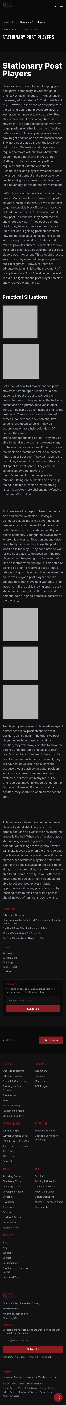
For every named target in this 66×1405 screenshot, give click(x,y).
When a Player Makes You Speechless (23, 933)
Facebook (46, 1357)
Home (6, 22)
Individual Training (12, 1076)
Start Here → (51, 1040)
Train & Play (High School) (16, 1140)
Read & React (32, 29)
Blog (14, 22)
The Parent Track (12, 1181)
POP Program (42, 1086)
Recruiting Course (12, 1176)
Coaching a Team (12, 1186)
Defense (7, 1212)
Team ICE (7, 1161)
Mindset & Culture (12, 1217)
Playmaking (9, 1202)
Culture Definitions (44, 1196)
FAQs (5, 1247)
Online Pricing (10, 1222)
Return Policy (46, 1392)
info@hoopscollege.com (16, 1313)
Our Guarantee (10, 1263)
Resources (8, 1235)
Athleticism (8, 1207)
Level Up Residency (13, 1115)
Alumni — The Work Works (49, 1202)
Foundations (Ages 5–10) (16, 1110)
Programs (40, 1064)
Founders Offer (11, 1227)
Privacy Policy (9, 1388)
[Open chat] (58, 1397)
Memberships (42, 1081)
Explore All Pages (12, 1277)
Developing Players (13, 1191)
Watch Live (8, 1156)
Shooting (7, 1196)
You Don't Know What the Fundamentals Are (26, 928)
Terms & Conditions (27, 1388)
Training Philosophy (45, 1181)
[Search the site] (54, 5)
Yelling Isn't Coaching (14, 915)
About (38, 1169)
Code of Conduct (47, 1388)
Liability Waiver (10, 1392)
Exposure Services (45, 1130)
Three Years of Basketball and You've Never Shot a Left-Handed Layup (33, 921)
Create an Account (12, 1377)
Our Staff (39, 1176)
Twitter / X (32, 1357)
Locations (8, 1252)
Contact (7, 1257)
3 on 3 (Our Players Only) (16, 1146)
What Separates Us (45, 1186)
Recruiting (41, 1123)
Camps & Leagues (12, 1123)
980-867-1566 (10, 1308)
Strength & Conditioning (15, 1081)
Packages (40, 1076)
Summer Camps (11, 1130)
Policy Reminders (11, 1396)
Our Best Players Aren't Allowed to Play (23, 938)
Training (7, 1064)
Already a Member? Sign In (41, 1377)
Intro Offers (41, 1070)
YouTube (20, 1357)
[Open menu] (61, 5)
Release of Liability (28, 1392)
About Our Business (45, 1191)
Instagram (8, 1357)
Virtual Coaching (11, 1105)
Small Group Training (13, 1070)
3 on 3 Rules (9, 1151)
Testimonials (41, 1207)
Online (6, 1169)
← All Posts (8, 1040)
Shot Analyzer (10, 1095)
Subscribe (33, 1008)
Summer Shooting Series (16, 1135)
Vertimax (7, 1100)
